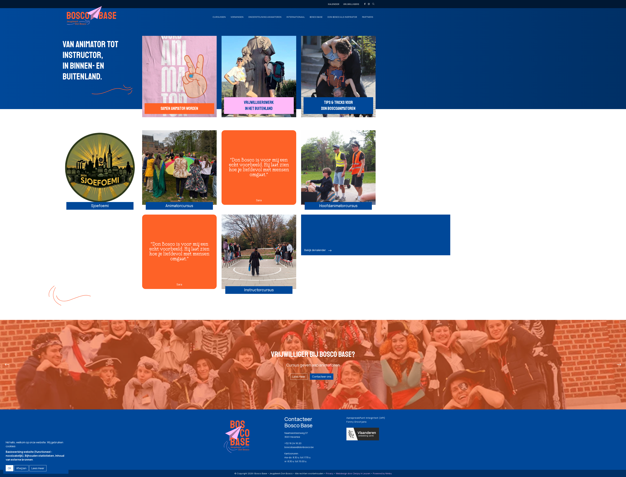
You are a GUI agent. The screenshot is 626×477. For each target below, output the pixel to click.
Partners (367, 17)
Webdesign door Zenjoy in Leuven (353, 473)
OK (9, 468)
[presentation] (7, 364)
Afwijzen (21, 468)
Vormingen (237, 17)
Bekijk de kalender (315, 250)
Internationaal (295, 17)
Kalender (333, 4)
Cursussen (219, 17)
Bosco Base (316, 17)
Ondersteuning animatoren (265, 17)
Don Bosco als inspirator (342, 17)
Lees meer (298, 376)
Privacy (329, 473)
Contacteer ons (321, 376)
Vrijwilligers (351, 4)
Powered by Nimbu (382, 473)
